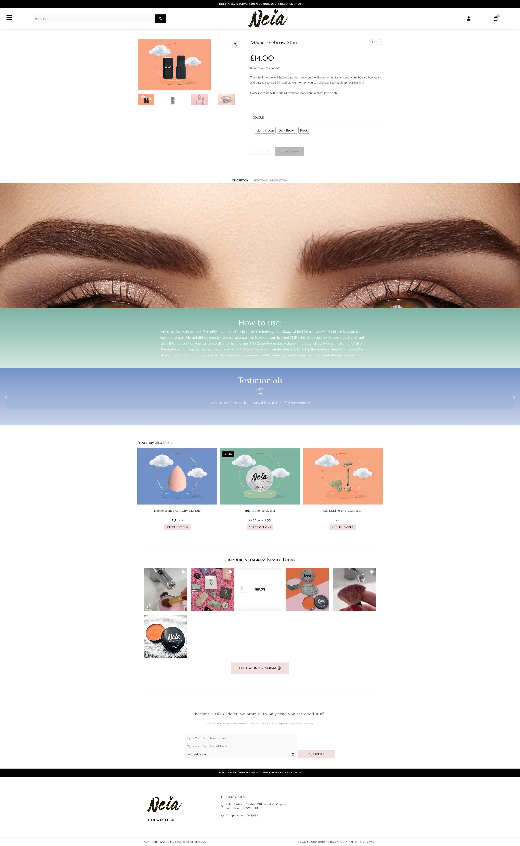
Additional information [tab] (270, 180)
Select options (177, 527)
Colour (258, 117)
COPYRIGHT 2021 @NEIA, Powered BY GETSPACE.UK (175, 841)
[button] (235, 44)
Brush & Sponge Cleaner (260, 510)
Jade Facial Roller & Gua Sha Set (342, 510)
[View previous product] (372, 42)
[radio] (265, 130)
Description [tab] (240, 180)
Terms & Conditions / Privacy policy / (324, 841)
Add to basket (289, 151)
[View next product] (379, 42)
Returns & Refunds (363, 841)
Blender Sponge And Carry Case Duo (177, 510)
